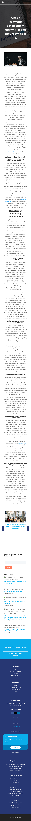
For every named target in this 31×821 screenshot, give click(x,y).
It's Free (15, 747)
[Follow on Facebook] (12, 713)
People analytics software (15, 775)
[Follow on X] (15, 713)
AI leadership (15, 800)
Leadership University (15, 768)
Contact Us (15, 731)
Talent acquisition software (15, 777)
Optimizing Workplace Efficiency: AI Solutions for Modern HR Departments (15, 525)
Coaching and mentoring (16, 791)
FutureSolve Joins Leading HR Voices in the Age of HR (15, 582)
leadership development (13, 152)
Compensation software (15, 789)
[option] (15, 520)
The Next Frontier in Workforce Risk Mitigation (15, 602)
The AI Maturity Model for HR (13, 591)
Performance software (15, 807)
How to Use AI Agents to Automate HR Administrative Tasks (15, 630)
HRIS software (15, 782)
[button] (3, 529)
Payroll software (15, 781)
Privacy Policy (15, 752)
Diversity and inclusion (15, 787)
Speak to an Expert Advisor (15, 654)
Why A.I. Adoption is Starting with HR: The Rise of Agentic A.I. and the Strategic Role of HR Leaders (15, 617)
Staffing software (15, 806)
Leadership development (15, 804)
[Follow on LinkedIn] (18, 713)
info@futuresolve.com (16, 721)
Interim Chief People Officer (15, 766)
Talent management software (15, 793)
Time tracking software (15, 779)
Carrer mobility (15, 795)
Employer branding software (15, 770)
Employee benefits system (15, 802)
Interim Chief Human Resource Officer (15, 764)
